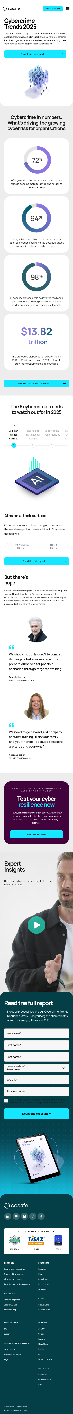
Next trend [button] (53, 546)
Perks (40, 1385)
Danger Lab (42, 1289)
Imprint (6, 1410)
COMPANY (42, 1323)
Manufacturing (10, 1310)
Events (40, 1349)
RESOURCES (43, 1263)
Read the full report (34, 561)
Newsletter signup (45, 1359)
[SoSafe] (11, 8)
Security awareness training (14, 1269)
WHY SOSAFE (43, 1369)
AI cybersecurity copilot (13, 1279)
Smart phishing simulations (14, 1274)
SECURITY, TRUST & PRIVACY (16, 1344)
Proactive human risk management (17, 1284)
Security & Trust (10, 1349)
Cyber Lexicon (43, 1279)
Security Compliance (12, 1300)
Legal (6, 1359)
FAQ (5, 1329)
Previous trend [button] (22, 546)
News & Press (43, 1344)
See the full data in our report (33, 383)
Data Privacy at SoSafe (12, 1354)
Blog (40, 1274)
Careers (41, 1334)
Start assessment (36, 834)
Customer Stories (44, 1380)
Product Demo (43, 1305)
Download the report (52, 8)
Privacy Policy (16, 1410)
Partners (41, 1339)
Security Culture (10, 1305)
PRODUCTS (9, 1263)
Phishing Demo (44, 1310)
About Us (41, 1329)
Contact (41, 1354)
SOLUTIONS (9, 1294)
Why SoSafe (42, 1375)
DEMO (41, 1299)
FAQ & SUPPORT (11, 1323)
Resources (42, 1269)
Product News (43, 1284)
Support (7, 1334)
